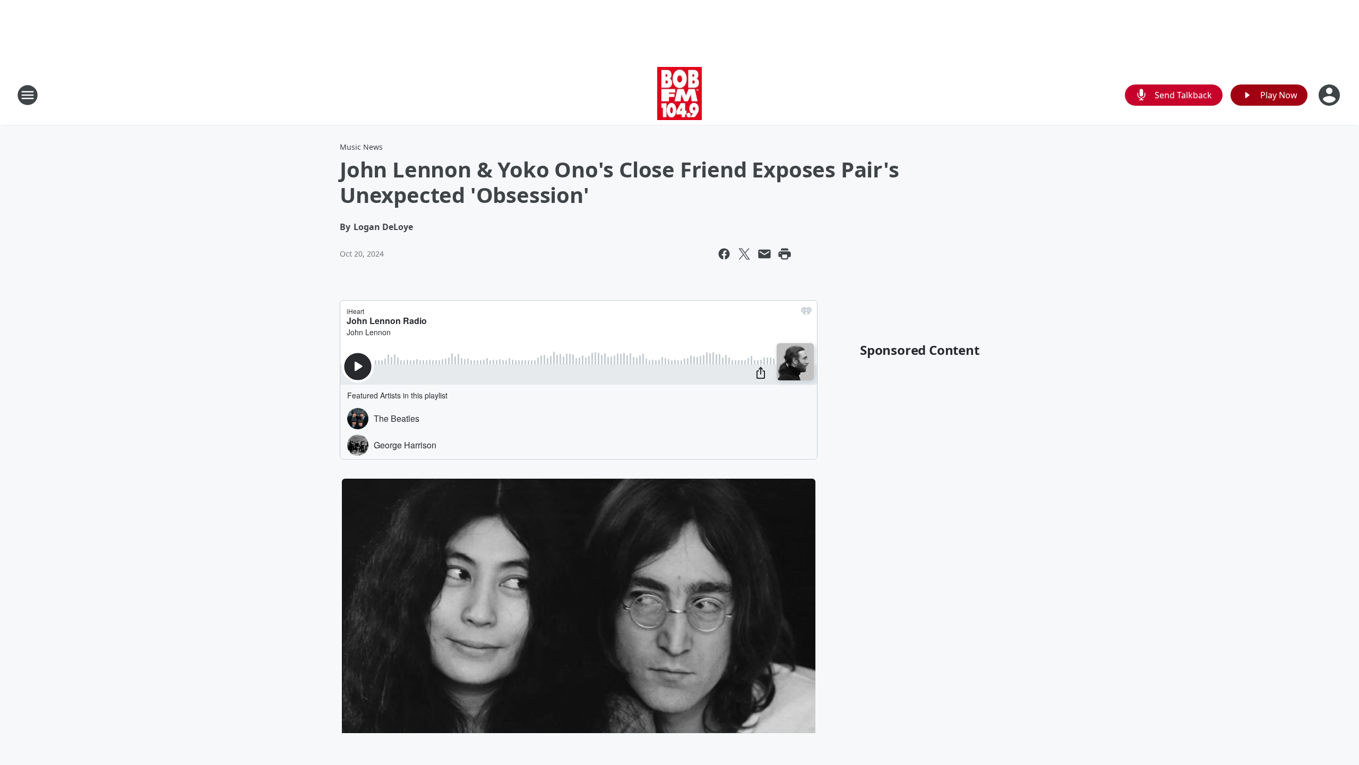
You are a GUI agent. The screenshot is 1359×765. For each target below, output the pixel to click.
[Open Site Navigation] (27, 95)
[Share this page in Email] (764, 253)
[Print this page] (784, 253)
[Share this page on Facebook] (724, 253)
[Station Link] (679, 95)
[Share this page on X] (744, 253)
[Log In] (1330, 95)
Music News (361, 147)
